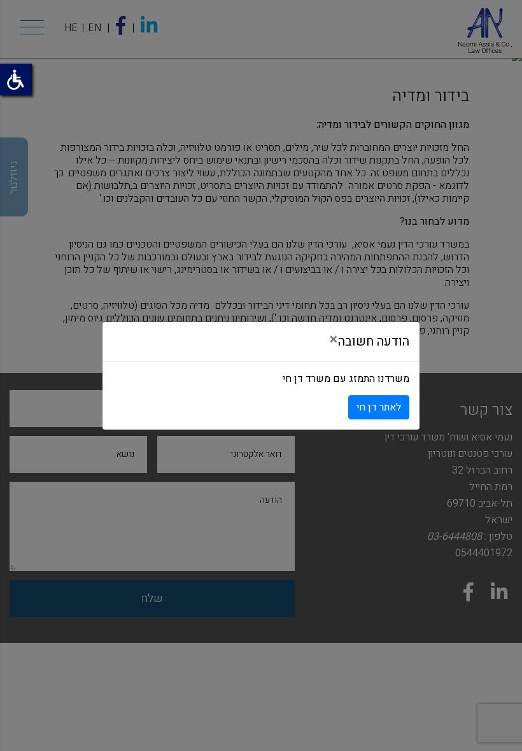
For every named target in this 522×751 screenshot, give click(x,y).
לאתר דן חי (378, 407)
